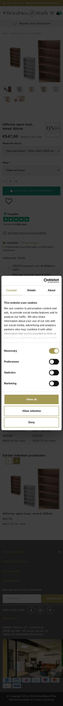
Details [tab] (31, 290)
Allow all (31, 399)
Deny (31, 422)
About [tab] (51, 290)
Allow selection (31, 410)
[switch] (54, 361)
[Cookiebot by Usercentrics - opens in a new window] (44, 280)
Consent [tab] (11, 290)
